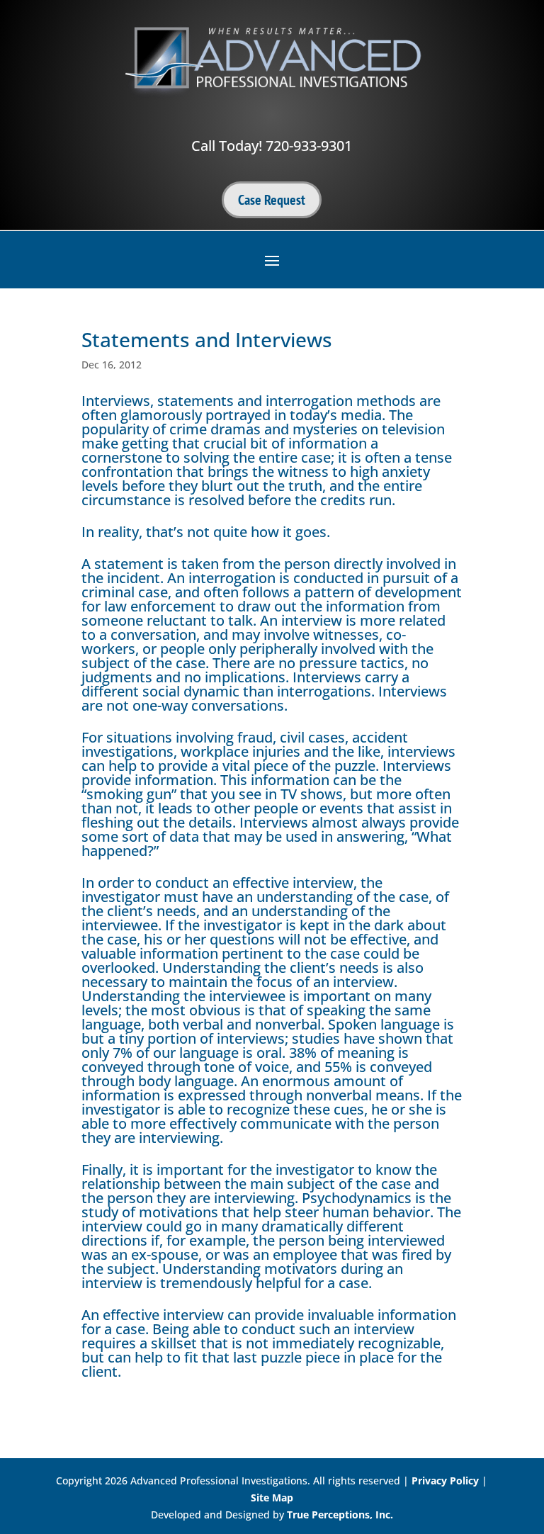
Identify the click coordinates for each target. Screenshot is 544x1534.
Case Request (271, 200)
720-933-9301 (309, 145)
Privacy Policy (445, 1480)
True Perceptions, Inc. (340, 1514)
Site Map (272, 1497)
